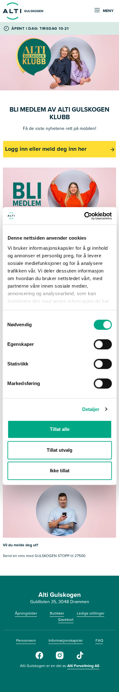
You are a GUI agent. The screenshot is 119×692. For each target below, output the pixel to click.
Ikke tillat (59, 470)
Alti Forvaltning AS (83, 666)
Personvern (26, 640)
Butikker (57, 613)
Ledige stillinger (90, 613)
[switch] (103, 344)
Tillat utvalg (59, 450)
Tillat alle (59, 429)
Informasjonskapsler (66, 640)
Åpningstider (26, 613)
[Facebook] (39, 658)
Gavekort (66, 619)
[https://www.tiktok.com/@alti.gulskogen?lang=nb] (80, 658)
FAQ (99, 640)
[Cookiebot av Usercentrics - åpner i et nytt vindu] (85, 216)
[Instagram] (59, 658)
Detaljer (91, 409)
